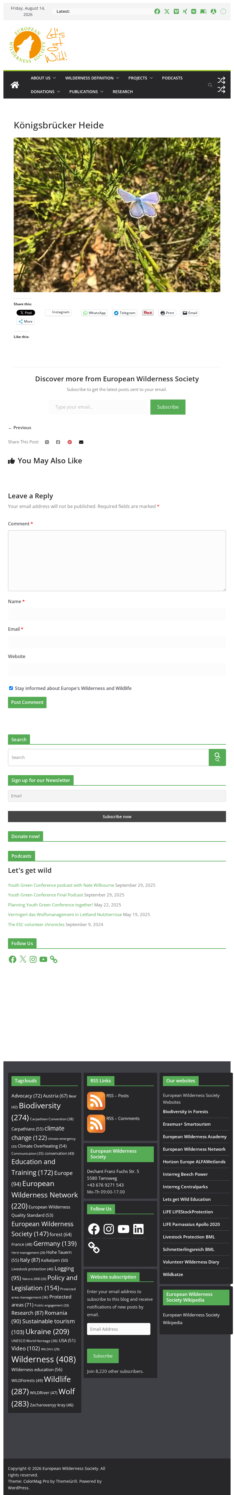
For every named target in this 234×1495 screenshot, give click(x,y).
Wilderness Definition (89, 78)
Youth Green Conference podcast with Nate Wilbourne (61, 885)
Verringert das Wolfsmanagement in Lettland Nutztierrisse (65, 914)
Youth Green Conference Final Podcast (45, 895)
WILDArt (50, 1349)
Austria (55, 1095)
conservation (59, 1153)
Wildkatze (173, 1274)
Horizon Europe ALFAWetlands (194, 1161)
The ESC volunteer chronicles (36, 924)
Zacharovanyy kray (51, 1405)
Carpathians (27, 1129)
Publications (83, 91)
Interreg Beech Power (185, 1174)
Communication (27, 1153)
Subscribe (168, 407)
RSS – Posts (117, 1095)
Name (16, 601)
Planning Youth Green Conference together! (50, 905)
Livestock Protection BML (189, 1237)
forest (61, 1234)
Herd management (28, 1253)
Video (25, 1348)
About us (41, 78)
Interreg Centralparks (185, 1186)
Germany (54, 1243)
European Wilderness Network (44, 1194)
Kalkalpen (54, 1260)
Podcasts (172, 78)
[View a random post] (221, 80)
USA (67, 1340)
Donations (43, 91)
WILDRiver (43, 1392)
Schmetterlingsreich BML (188, 1249)
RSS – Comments (122, 1118)
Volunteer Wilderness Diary (191, 1262)
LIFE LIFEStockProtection (188, 1212)
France (21, 1244)
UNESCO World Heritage (34, 1340)
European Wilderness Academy (195, 1136)
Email (15, 629)
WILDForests (27, 1380)
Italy (30, 1259)
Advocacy (26, 1095)
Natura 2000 (34, 1279)
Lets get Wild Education (187, 1199)
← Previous (19, 427)
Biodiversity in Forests (185, 1111)
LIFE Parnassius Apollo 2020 (191, 1224)
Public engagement (52, 1305)
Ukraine (47, 1331)
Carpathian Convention (52, 1119)
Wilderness (43, 1359)
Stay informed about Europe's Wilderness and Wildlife (73, 688)
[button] (53, 78)
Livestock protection (32, 1268)
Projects (137, 78)
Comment (20, 524)
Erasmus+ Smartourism (187, 1124)
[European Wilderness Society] (14, 84)
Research (123, 91)
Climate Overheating (42, 1146)
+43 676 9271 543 (105, 1185)
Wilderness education (36, 1369)
